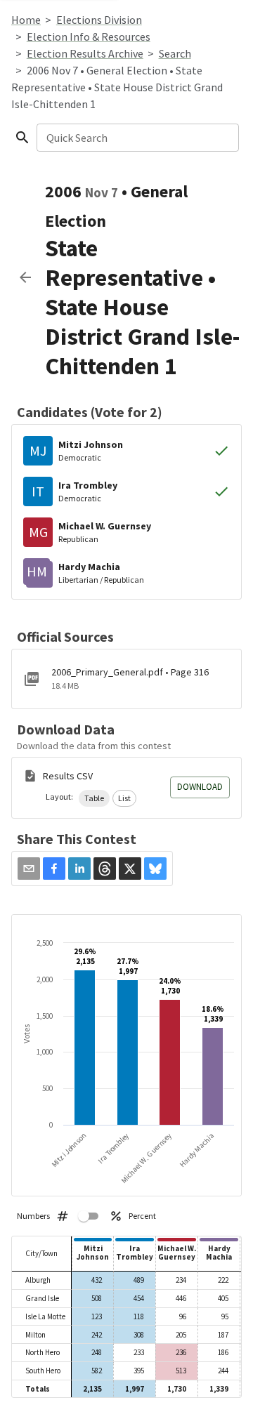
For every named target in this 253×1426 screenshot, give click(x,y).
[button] (94, 798)
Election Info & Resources (88, 36)
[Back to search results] (25, 277)
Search (175, 53)
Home (26, 20)
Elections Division (99, 20)
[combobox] (137, 137)
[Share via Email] (29, 868)
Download (200, 787)
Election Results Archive (85, 53)
